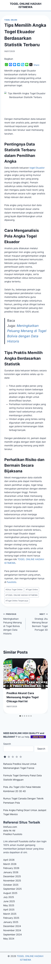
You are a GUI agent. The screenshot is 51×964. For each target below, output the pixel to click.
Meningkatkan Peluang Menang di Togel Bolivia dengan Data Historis (12, 624)
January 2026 (10, 872)
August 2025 (10, 893)
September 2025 (12, 889)
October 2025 (10, 884)
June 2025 (9, 901)
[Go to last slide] (7, 686)
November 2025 (12, 880)
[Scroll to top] (45, 954)
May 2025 (8, 905)
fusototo (11, 582)
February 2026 (11, 868)
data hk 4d (9, 830)
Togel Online (32, 589)
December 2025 (12, 876)
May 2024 (8, 938)
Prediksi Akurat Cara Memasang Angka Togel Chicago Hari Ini (22, 697)
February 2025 (11, 918)
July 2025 (8, 897)
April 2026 (9, 859)
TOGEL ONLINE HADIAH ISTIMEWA (22, 595)
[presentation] (25, 673)
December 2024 (12, 926)
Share (36, 65)
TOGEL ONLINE (10, 20)
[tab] (20, 716)
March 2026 (9, 864)
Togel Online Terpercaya (17, 601)
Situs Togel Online (14, 589)
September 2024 (12, 934)
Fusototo (23, 841)
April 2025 (8, 909)
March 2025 (9, 913)
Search (7, 744)
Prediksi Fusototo (12, 834)
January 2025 (10, 922)
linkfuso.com (10, 827)
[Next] (43, 686)
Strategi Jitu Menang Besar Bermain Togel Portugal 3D (40, 622)
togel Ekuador (37, 167)
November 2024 (12, 930)
